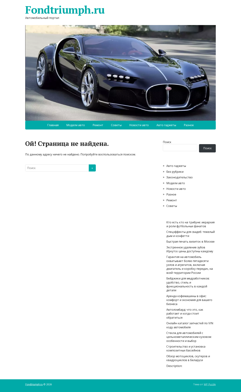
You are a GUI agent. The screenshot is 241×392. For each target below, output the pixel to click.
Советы (116, 125)
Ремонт (98, 125)
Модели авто (75, 125)
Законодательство (179, 177)
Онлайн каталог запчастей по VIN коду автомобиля (189, 325)
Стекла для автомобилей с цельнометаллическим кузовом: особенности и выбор (189, 337)
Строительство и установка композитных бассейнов (185, 348)
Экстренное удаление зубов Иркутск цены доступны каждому (189, 249)
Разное (189, 125)
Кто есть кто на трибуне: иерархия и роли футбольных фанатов (190, 224)
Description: (174, 366)
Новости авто (139, 125)
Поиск (167, 142)
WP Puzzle (210, 384)
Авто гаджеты (166, 125)
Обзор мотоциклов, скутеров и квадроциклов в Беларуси (188, 358)
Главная (53, 125)
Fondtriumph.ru (65, 9)
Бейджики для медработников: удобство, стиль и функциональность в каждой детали (188, 284)
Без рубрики (174, 172)
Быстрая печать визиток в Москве (190, 241)
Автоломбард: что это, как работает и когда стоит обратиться (184, 313)
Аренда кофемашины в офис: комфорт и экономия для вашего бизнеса (189, 300)
